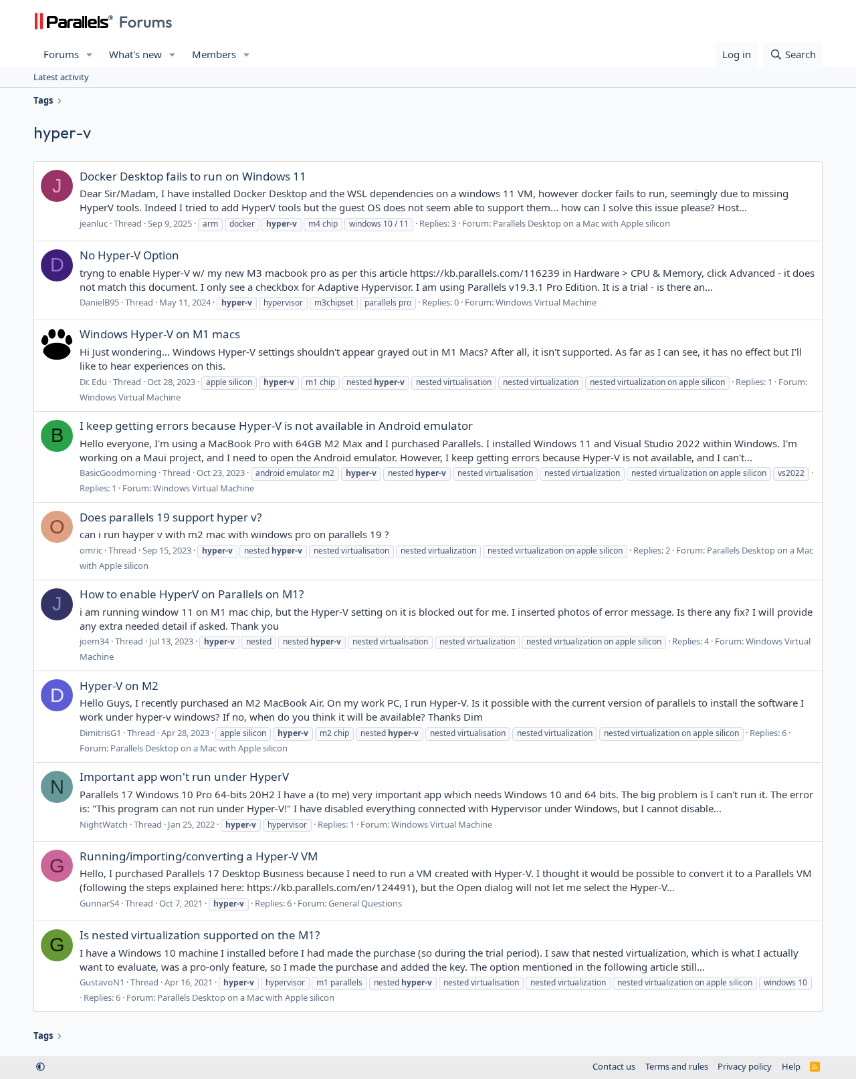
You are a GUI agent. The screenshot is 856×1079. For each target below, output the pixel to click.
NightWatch (104, 824)
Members (214, 54)
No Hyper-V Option (129, 255)
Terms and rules (676, 1066)
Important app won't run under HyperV (184, 776)
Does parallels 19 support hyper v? (170, 517)
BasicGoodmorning (118, 473)
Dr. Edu (93, 382)
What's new (135, 54)
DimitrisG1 (100, 733)
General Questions (365, 903)
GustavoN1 (102, 982)
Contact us (614, 1066)
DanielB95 (99, 302)
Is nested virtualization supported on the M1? (200, 935)
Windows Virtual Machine (546, 302)
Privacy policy (745, 1066)
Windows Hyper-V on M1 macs (160, 334)
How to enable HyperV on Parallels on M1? (192, 594)
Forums (61, 54)
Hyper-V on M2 (119, 685)
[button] (89, 54)
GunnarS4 (99, 903)
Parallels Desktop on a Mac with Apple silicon (581, 223)
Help (791, 1066)
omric (91, 550)
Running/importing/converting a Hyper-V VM (199, 856)
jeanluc (94, 223)
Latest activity (61, 77)
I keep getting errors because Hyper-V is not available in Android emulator (276, 425)
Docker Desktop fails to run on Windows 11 (193, 176)
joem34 (94, 641)
